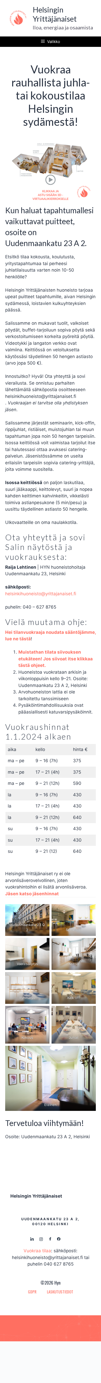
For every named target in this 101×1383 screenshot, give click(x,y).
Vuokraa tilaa (37, 1250)
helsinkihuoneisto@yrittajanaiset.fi (40, 593)
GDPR (32, 1291)
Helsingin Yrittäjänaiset (55, 14)
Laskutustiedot (60, 1291)
